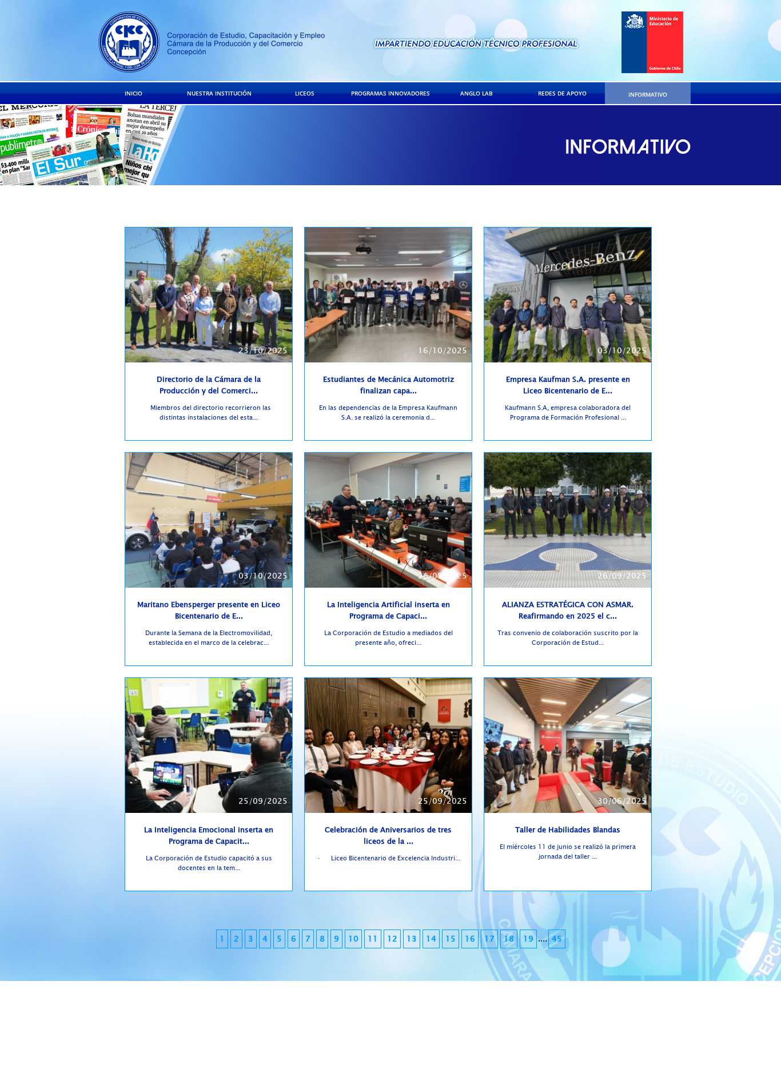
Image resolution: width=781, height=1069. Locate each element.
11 (373, 939)
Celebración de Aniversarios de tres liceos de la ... (388, 835)
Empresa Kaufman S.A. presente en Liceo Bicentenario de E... (568, 385)
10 (353, 939)
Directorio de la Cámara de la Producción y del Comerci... (209, 385)
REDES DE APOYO (562, 93)
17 (489, 939)
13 (412, 939)
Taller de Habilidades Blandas (567, 830)
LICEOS (304, 93)
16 (470, 939)
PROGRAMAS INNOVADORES (390, 93)
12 (392, 939)
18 (509, 939)
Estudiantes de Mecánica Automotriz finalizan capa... (388, 385)
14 (431, 939)
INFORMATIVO (647, 94)
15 (450, 939)
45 (557, 939)
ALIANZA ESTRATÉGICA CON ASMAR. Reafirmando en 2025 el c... (567, 610)
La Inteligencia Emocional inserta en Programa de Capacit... (208, 835)
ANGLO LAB (476, 93)
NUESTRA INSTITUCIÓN (219, 93)
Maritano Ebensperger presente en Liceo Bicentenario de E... (208, 610)
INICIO (133, 93)
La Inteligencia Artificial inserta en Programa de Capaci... (388, 610)
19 (528, 939)
